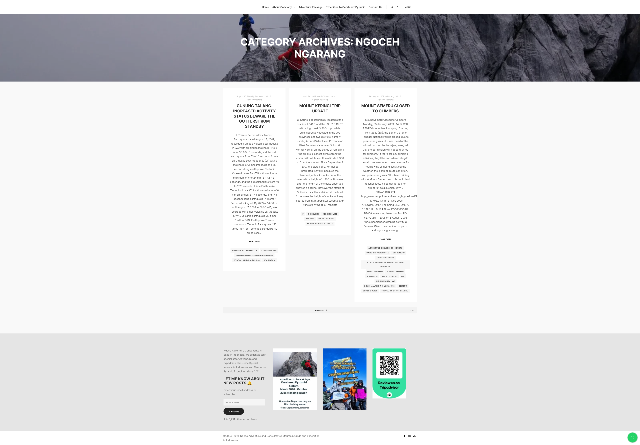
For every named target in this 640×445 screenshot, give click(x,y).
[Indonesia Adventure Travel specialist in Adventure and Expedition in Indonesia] (240, 7)
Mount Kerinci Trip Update (319, 108)
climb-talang (269, 250)
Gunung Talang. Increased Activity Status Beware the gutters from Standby (254, 116)
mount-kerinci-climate (320, 224)
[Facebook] (404, 436)
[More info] (398, 7)
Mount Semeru (389, 276)
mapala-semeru (395, 271)
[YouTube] (414, 436)
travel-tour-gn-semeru (395, 291)
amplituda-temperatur (245, 250)
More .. (408, 7)
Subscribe (233, 411)
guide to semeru (385, 258)
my (402, 276)
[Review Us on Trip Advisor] (389, 397)
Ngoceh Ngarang (254, 100)
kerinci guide (330, 214)
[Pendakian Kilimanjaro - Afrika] (344, 409)
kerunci (310, 219)
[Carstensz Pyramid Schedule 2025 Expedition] (295, 409)
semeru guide (370, 291)
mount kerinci (326, 219)
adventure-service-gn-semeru (385, 248)
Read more (254, 241)
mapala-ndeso (375, 271)
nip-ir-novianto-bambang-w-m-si (254, 255)
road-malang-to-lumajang (379, 286)
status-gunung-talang (247, 260)
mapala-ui (372, 276)
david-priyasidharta (377, 253)
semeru (403, 286)
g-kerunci (313, 214)
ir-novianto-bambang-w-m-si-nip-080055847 (385, 264)
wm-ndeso (269, 260)
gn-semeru (399, 253)
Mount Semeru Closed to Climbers (385, 108)
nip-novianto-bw (385, 281)
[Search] (392, 7)
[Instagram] (409, 436)
